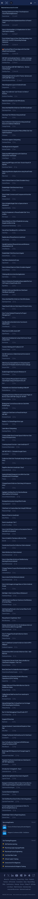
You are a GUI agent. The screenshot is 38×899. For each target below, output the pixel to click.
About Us (6, 879)
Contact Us (13, 879)
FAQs (4, 884)
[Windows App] (21, 875)
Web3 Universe (18, 887)
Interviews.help (27, 887)
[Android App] (25, 875)
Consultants (19, 882)
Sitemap (17, 884)
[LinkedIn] (12, 875)
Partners (5, 882)
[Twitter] (8, 875)
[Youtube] (16, 875)
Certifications (10, 884)
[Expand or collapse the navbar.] (2, 3)
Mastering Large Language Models (14, 848)
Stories (22, 884)
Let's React (10, 887)
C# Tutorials (12, 882)
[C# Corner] (7, 3)
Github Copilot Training (11, 859)
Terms (26, 879)
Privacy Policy (20, 879)
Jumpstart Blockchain (13, 889)
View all (33, 822)
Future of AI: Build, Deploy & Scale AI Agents (19, 826)
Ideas (25, 882)
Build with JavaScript (25, 889)
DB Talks (33, 884)
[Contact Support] (33, 875)
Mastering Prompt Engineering (13, 851)
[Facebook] (4, 875)
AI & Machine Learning (11, 844)
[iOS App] (29, 875)
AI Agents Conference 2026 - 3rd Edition (18, 832)
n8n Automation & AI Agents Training (15, 866)
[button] (35, 2)
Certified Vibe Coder (11, 855)
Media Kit (31, 879)
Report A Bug (31, 882)
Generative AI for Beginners (13, 862)
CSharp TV (27, 884)
